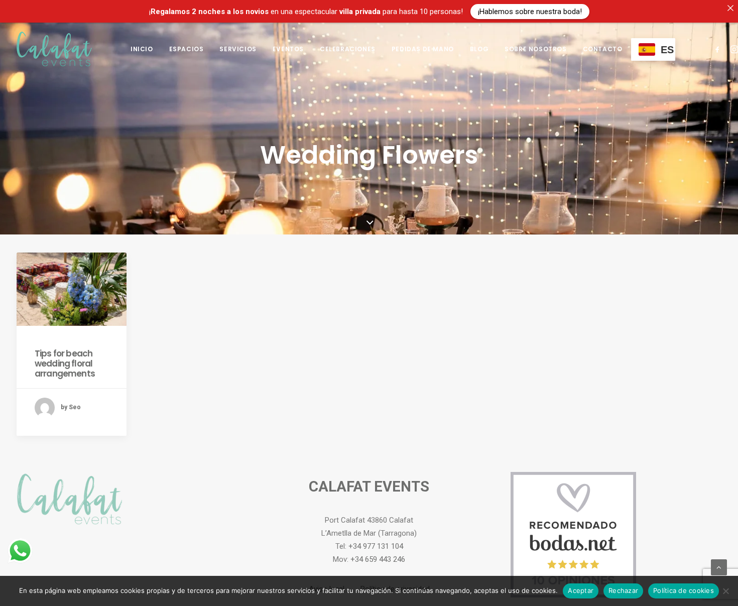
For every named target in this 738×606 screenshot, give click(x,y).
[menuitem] (142, 49)
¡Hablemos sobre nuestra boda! (530, 11)
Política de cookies (683, 590)
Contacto (603, 49)
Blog (479, 49)
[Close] (730, 8)
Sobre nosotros (535, 49)
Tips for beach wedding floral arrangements (65, 363)
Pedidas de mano (423, 49)
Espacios (186, 49)
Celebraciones (348, 49)
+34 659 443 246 (377, 559)
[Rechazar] (725, 591)
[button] (719, 49)
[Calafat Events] (54, 49)
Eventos (288, 49)
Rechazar (623, 590)
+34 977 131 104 (375, 546)
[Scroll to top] (719, 566)
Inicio (142, 49)
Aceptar (580, 590)
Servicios (237, 49)
